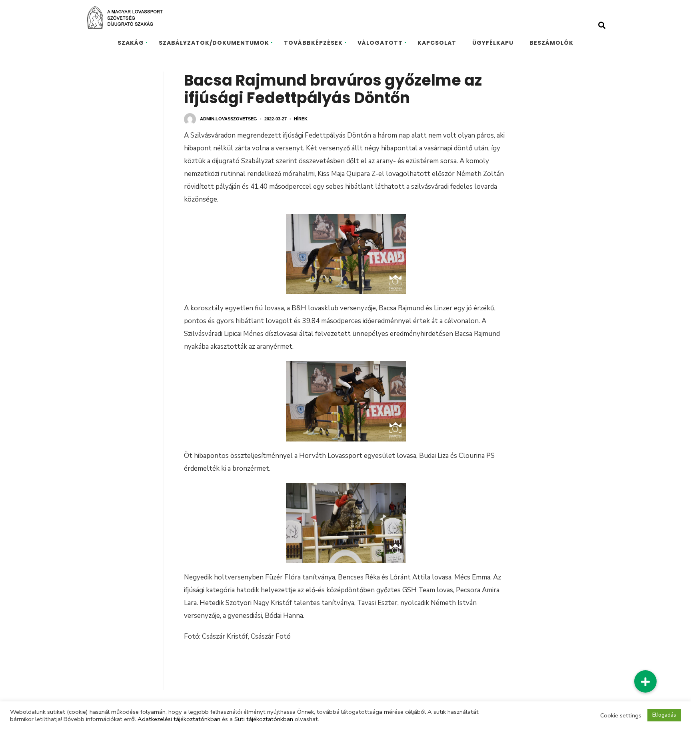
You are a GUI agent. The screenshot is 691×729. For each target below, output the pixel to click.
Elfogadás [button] (664, 715)
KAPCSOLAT (436, 43)
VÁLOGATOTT (380, 43)
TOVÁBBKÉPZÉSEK (313, 43)
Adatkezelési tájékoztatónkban (179, 719)
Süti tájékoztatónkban (263, 719)
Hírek (301, 118)
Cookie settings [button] (620, 715)
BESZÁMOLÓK (551, 43)
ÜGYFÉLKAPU (492, 43)
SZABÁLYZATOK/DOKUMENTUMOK (214, 43)
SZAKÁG (131, 43)
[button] (645, 681)
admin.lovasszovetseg (228, 118)
